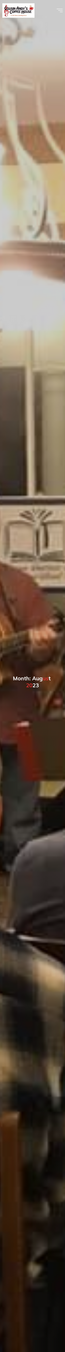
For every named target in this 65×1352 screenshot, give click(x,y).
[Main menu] (60, 10)
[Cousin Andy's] (18, 10)
